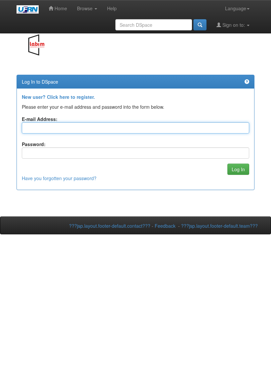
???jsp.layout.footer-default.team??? (219, 225)
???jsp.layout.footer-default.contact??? (109, 225)
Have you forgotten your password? (59, 178)
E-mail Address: (40, 119)
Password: (34, 144)
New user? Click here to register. (58, 97)
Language (235, 8)
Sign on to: (233, 24)
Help (112, 8)
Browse (85, 8)
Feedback (165, 225)
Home (60, 8)
